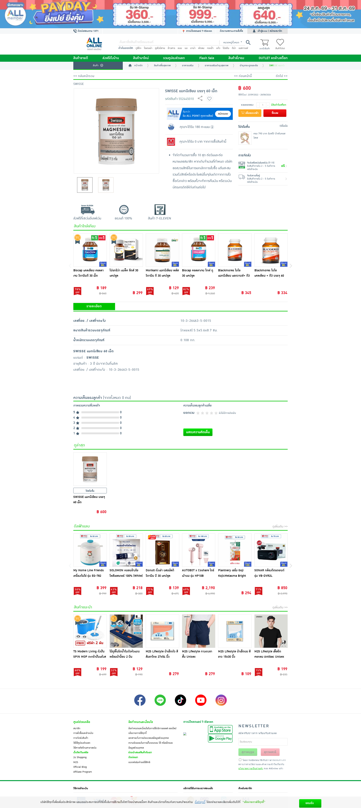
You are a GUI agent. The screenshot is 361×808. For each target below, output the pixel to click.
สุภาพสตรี (270, 752)
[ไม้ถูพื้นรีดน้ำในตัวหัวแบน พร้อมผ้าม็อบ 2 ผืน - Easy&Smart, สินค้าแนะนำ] (126, 631)
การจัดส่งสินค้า (80, 738)
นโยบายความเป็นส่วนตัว (250, 768)
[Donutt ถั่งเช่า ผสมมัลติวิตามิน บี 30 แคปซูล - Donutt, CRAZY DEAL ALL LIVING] (162, 550)
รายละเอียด (94, 306)
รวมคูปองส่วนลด (174, 58)
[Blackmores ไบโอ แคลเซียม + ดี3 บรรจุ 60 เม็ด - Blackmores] (271, 250)
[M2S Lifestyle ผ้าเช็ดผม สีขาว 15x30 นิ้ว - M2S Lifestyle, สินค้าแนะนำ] (235, 631)
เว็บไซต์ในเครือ (80, 752)
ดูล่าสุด (79, 445)
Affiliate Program (82, 772)
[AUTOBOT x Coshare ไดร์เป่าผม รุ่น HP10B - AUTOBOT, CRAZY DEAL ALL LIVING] (198, 550)
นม (186, 48)
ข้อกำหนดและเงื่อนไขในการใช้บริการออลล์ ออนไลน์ (152, 728)
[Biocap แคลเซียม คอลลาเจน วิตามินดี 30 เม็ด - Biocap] (90, 250)
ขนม (180, 48)
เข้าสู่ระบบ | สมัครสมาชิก (270, 31)
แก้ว (218, 48)
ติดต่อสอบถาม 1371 (88, 31)
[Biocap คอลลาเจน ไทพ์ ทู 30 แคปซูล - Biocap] (198, 250)
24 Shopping (79, 757)
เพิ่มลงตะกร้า (252, 113)
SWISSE (78, 84)
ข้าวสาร (171, 48)
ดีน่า (234, 48)
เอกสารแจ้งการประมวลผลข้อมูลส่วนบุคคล (148, 738)
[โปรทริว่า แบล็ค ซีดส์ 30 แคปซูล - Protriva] (126, 250)
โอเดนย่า (148, 48)
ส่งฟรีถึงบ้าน (110, 58)
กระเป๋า (210, 48)
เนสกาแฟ (243, 48)
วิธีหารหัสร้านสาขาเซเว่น (84, 748)
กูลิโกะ (138, 48)
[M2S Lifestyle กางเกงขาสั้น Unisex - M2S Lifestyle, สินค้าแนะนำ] (198, 631)
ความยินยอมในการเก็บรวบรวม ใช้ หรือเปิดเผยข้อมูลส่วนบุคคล (150, 745)
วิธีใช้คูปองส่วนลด (81, 743)
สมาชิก (76, 728)
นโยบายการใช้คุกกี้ (137, 733)
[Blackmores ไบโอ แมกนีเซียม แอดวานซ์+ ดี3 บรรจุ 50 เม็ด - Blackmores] (235, 250)
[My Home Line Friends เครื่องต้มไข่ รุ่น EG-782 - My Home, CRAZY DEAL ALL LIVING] (90, 550)
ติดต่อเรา (133, 757)
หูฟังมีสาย (160, 48)
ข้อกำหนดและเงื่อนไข (140, 722)
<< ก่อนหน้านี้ (243, 76)
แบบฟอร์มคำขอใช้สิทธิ (139, 762)
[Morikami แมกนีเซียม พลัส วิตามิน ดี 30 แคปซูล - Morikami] (162, 250)
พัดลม (201, 48)
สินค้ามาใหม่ (141, 58)
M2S (75, 762)
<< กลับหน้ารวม (83, 76)
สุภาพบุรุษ (248, 752)
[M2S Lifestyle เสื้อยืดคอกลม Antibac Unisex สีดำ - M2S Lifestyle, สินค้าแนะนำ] (271, 631)
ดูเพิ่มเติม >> (280, 526)
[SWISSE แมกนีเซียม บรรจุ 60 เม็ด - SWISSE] (90, 469)
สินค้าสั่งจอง (236, 58)
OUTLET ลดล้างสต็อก (273, 58)
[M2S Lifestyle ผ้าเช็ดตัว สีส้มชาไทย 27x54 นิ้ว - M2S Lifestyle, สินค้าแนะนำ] (162, 631)
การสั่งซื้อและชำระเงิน (83, 733)
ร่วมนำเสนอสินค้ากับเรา (140, 752)
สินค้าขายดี (80, 58)
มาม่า (193, 48)
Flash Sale (206, 58)
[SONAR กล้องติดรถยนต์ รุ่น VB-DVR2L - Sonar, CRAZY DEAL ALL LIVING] (271, 550)
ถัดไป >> (282, 76)
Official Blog (80, 767)
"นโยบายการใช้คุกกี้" (254, 802)
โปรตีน (226, 48)
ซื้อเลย (275, 113)
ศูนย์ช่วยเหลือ (81, 722)
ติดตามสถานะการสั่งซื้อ (231, 31)
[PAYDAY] (180, 14)
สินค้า (96, 65)
